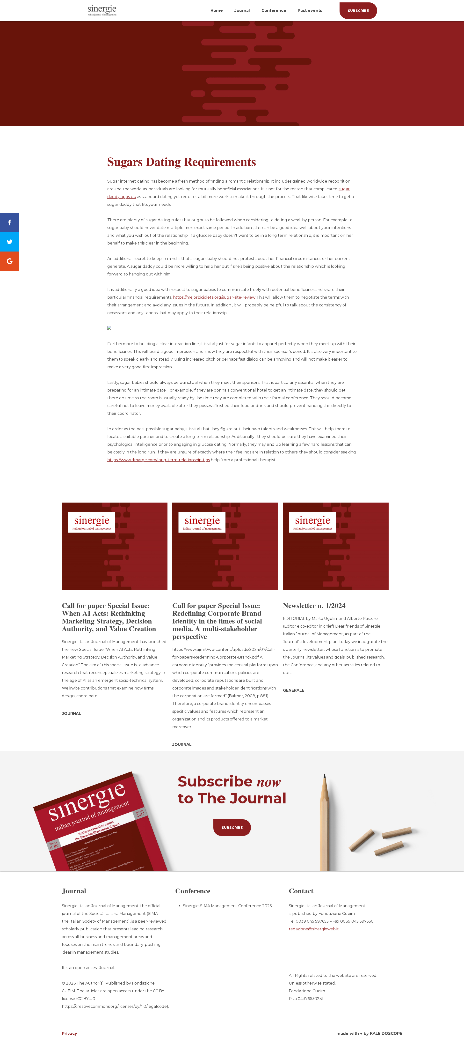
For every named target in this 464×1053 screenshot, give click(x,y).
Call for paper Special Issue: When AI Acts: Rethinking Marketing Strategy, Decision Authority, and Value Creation (109, 617)
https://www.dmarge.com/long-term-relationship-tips (158, 460)
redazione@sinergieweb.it (314, 929)
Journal (242, 10)
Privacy (69, 1033)
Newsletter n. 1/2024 (314, 605)
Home (216, 10)
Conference (273, 10)
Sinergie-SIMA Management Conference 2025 (227, 906)
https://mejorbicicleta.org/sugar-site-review (214, 297)
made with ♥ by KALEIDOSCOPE (369, 1033)
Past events (310, 10)
